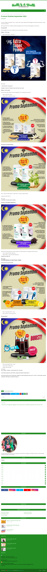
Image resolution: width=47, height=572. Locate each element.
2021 (24, 474)
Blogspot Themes (21, 570)
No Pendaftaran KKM (4, 513)
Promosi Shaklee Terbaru (8, 14)
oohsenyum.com (4, 560)
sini (28, 372)
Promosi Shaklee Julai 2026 (11, 543)
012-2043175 (35, 375)
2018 (24, 480)
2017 (24, 482)
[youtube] (27, 490)
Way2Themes (10, 570)
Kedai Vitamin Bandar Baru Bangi (7, 563)
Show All (3, 565)
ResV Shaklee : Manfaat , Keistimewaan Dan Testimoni (11, 370)
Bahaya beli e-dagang (5, 512)
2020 (24, 476)
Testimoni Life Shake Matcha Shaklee (8, 200)
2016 (24, 483)
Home (2, 14)
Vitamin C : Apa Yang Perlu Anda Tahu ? (13, 520)
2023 (24, 471)
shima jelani (3, 18)
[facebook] (4, 490)
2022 (24, 472)
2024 (24, 469)
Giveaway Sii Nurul (9, 529)
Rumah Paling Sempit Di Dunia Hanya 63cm (9, 561)
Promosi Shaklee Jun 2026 (11, 548)
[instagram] (12, 490)
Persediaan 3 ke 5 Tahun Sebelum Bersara (9, 557)
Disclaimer (44, 570)
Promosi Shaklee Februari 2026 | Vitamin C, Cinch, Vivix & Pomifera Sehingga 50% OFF (17, 564)
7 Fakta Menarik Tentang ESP (7, 85)
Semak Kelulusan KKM (28, 513)
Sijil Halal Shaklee (4, 515)
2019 (24, 478)
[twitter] (19, 490)
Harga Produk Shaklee (28, 512)
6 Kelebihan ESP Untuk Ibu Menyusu (12, 525)
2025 (24, 467)
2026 (24, 465)
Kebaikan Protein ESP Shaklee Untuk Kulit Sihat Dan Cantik (12, 88)
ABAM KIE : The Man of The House (7, 556)
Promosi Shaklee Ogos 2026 (11, 538)
